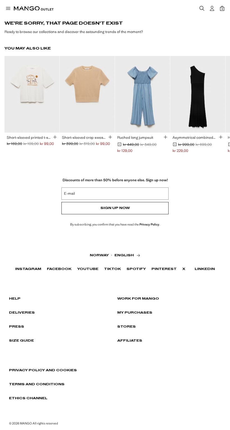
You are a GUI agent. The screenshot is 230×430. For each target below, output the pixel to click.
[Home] (33, 8)
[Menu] (8, 8)
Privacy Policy (149, 224)
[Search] (202, 8)
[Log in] (212, 8)
